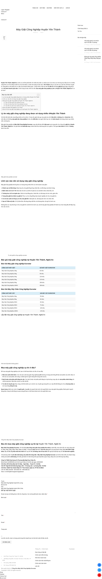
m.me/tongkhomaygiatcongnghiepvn (14, 471)
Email (3, 522)
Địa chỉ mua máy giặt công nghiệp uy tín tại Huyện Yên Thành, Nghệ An (20, 109)
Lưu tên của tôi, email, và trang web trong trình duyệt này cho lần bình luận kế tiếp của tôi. (24, 538)
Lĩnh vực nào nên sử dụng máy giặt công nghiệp (15, 99)
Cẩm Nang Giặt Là (83, 28)
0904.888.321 (26, 469)
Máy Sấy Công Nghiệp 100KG (10, 311)
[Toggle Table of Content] (37, 95)
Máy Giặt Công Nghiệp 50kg (9, 282)
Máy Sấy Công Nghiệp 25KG (9, 302)
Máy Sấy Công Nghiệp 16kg (9, 296)
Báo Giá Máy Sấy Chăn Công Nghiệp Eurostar (17, 104)
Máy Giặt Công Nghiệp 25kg (9, 276)
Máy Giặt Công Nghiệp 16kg (9, 270)
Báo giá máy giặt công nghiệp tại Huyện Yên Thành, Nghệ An (18, 100)
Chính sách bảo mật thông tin (43, 560)
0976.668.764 (17, 469)
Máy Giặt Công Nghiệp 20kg (9, 273)
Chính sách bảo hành (40, 563)
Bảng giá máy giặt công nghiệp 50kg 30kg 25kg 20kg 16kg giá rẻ (92, 58)
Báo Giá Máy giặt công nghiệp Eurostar (15, 102)
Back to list (4, 484)
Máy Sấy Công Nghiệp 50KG (9, 308)
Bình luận (4, 497)
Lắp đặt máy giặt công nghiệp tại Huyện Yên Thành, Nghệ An (20, 105)
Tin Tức (38, 25)
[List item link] (17, 557)
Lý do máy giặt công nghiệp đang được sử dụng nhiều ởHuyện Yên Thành (21, 97)
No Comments (96, 44)
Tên (2, 515)
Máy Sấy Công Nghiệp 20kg (9, 299)
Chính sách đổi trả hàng (41, 555)
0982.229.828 (9, 469)
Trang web (4, 529)
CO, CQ (10, 451)
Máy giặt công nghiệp (6, 184)
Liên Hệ (37, 566)
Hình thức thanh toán (40, 557)
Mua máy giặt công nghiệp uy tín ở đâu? (13, 107)
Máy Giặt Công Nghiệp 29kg (9, 279)
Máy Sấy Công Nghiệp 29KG (9, 305)
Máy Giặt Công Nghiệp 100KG (10, 285)
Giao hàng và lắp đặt (40, 552)
